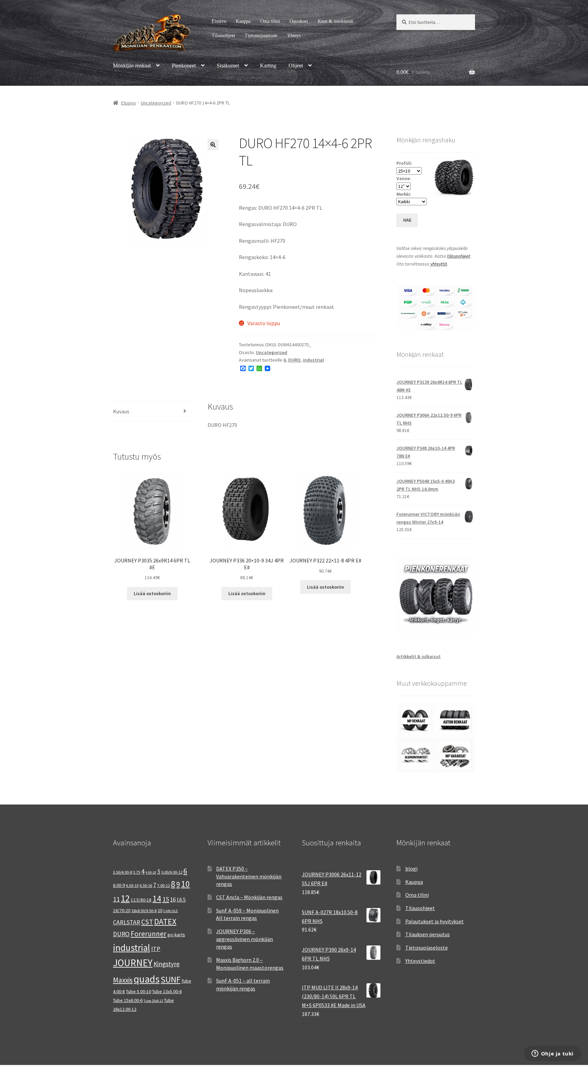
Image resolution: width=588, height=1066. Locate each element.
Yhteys (293, 35)
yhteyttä (438, 264)
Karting (268, 65)
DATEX (165, 921)
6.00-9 (119, 885)
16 (173, 899)
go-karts (176, 935)
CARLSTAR (126, 922)
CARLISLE (170, 911)
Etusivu (219, 21)
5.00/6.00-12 (171, 872)
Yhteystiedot (420, 960)
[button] (213, 144)
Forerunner (148, 933)
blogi (411, 868)
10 (185, 883)
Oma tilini (270, 21)
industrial (313, 360)
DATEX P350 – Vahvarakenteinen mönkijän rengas (248, 876)
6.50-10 (132, 885)
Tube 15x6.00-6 (128, 1000)
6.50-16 (146, 885)
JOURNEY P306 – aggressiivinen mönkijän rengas (244, 939)
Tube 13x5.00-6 (167, 991)
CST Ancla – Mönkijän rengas (249, 897)
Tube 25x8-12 (153, 1001)
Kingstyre (166, 964)
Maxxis (123, 980)
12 (125, 898)
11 (116, 899)
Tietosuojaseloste (261, 35)
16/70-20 (121, 910)
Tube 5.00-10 (138, 991)
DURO (294, 360)
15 (165, 899)
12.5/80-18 (141, 900)
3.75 (136, 872)
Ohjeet (296, 65)
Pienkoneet (184, 65)
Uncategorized (156, 103)
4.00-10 (151, 872)
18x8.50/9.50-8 (144, 910)
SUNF (170, 979)
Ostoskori (299, 21)
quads (147, 979)
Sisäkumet (228, 65)
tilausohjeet (458, 256)
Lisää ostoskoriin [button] (152, 593)
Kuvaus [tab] (121, 411)
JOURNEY (132, 963)
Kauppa (243, 21)
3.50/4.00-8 (122, 872)
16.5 (181, 899)
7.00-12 (163, 885)
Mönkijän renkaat (132, 65)
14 (156, 898)
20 (160, 910)
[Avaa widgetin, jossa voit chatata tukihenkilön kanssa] (552, 1054)
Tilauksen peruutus (427, 934)
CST (147, 921)
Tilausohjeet (223, 35)
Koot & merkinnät (335, 21)
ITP (155, 949)
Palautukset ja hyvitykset (434, 921)
